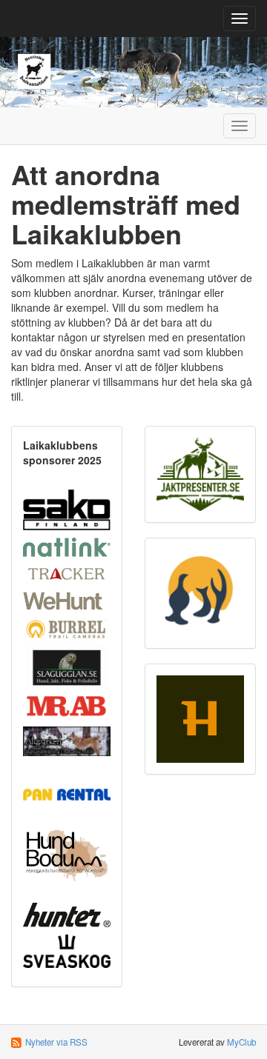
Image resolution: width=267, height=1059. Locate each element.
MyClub (241, 1042)
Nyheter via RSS (56, 1042)
